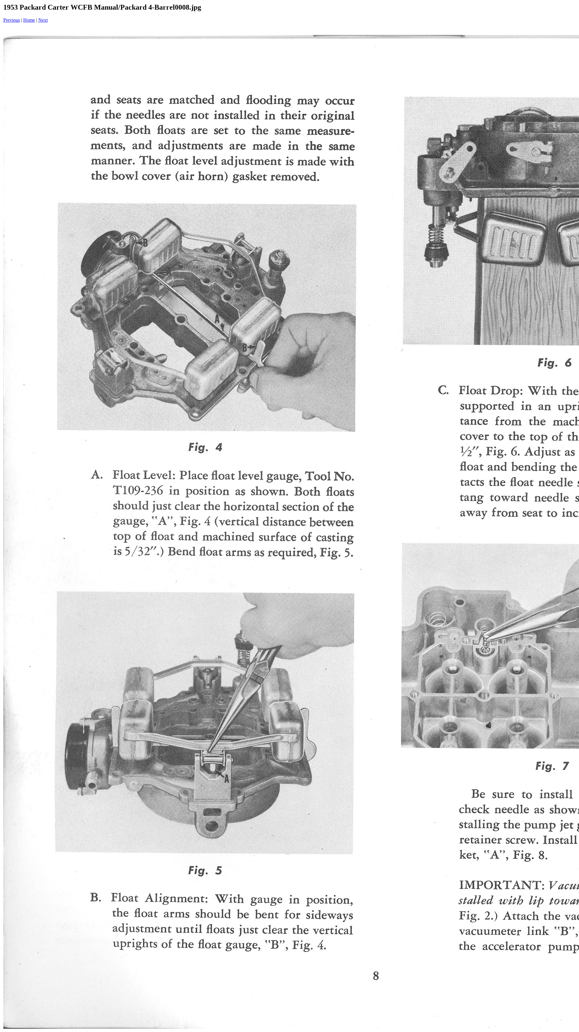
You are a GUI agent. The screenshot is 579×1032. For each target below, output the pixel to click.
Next (43, 20)
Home (29, 20)
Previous (11, 20)
